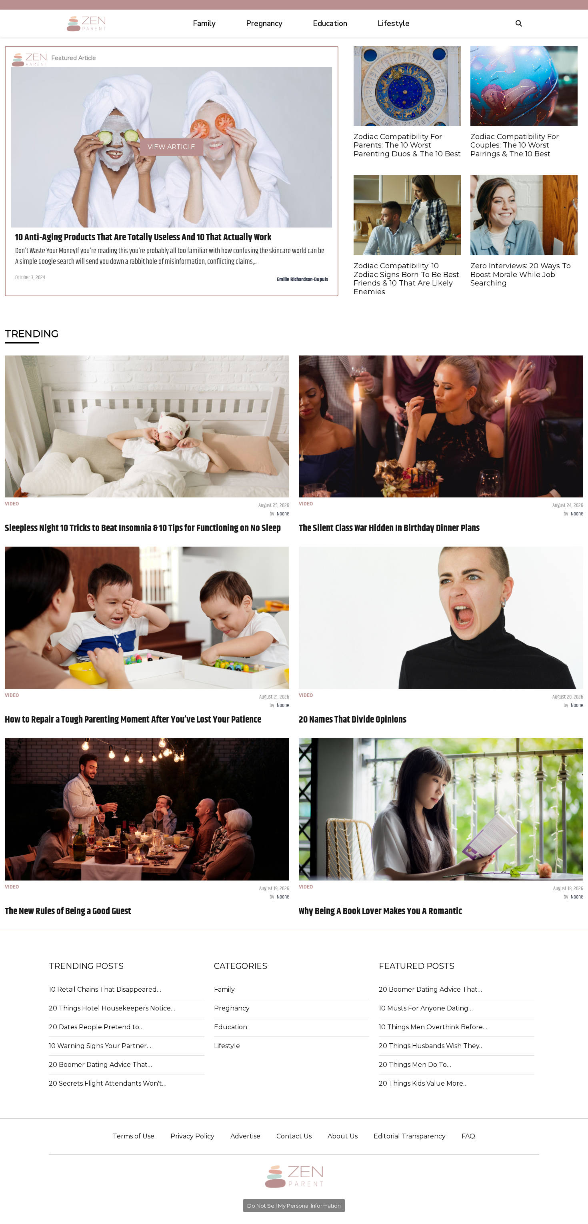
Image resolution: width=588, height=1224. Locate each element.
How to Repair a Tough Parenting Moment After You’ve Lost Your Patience (133, 720)
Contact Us (294, 1136)
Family (224, 989)
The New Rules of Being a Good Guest (68, 911)
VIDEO (12, 504)
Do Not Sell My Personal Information (294, 1205)
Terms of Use (133, 1136)
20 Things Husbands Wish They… (431, 1046)
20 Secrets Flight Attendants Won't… (107, 1083)
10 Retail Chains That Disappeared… (105, 989)
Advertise (245, 1136)
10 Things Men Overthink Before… (433, 1027)
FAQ (468, 1136)
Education (230, 1027)
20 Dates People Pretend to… (96, 1027)
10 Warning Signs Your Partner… (100, 1046)
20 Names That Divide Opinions (352, 720)
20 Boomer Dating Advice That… (100, 1064)
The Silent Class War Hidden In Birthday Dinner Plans (389, 528)
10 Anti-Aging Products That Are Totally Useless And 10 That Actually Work (143, 237)
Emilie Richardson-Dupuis (302, 279)
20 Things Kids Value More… (423, 1083)
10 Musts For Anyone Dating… (426, 1008)
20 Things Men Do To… (415, 1064)
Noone (283, 513)
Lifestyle (227, 1046)
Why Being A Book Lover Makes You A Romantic (380, 911)
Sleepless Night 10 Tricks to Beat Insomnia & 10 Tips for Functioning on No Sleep (143, 528)
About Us (343, 1136)
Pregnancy (232, 1008)
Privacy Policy (192, 1136)
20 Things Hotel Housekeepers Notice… (112, 1008)
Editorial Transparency (410, 1136)
